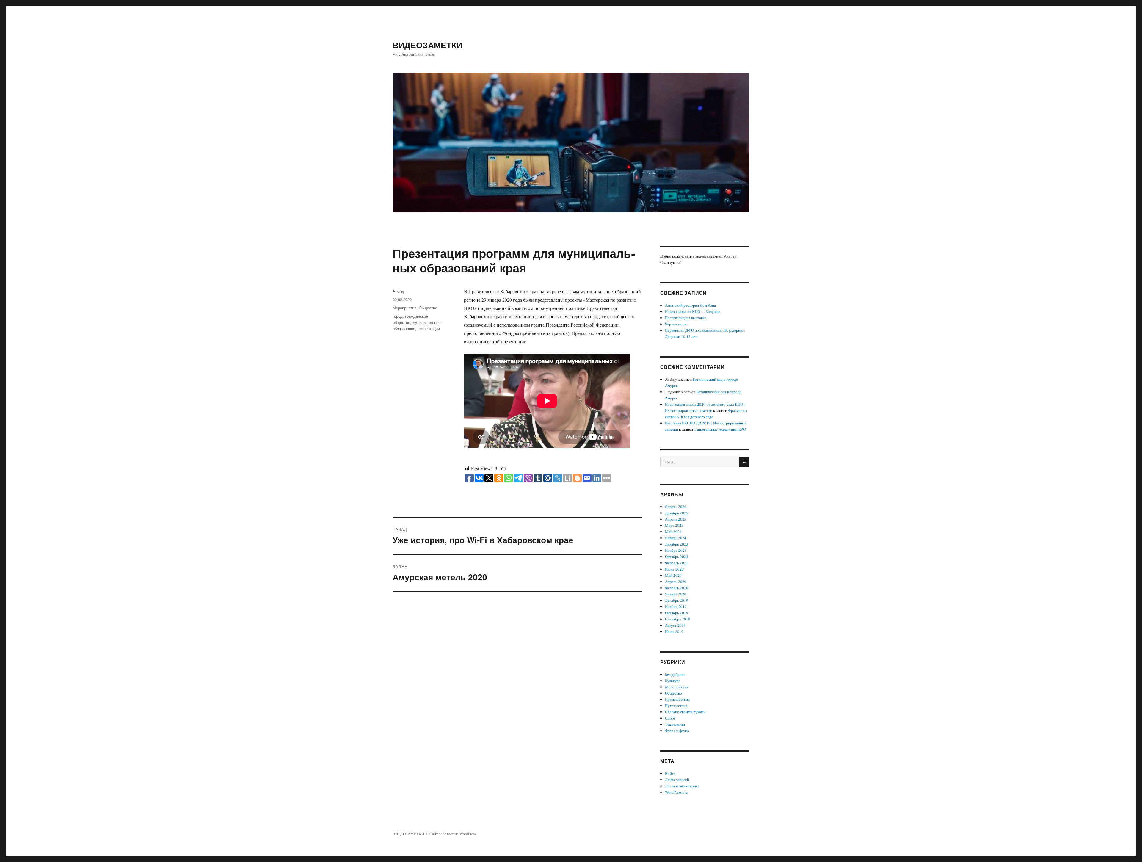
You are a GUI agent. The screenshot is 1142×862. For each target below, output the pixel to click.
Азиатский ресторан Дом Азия (690, 305)
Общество (428, 308)
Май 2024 (673, 531)
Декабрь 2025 (676, 512)
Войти (670, 773)
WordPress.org (676, 792)
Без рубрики (675, 674)
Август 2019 (675, 625)
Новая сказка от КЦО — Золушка (692, 311)
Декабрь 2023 (676, 544)
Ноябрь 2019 (676, 606)
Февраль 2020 (676, 587)
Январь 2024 (675, 537)
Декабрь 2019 (676, 600)
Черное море (675, 324)
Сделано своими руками (685, 711)
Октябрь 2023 (676, 556)
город (398, 316)
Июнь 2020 (674, 569)
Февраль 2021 (676, 562)
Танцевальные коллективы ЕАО (720, 429)
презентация (429, 328)
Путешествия (676, 705)
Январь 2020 (675, 594)
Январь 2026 (675, 506)
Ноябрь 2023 (676, 550)
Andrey (399, 291)
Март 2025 (674, 525)
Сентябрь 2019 (677, 619)
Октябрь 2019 (676, 612)
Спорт (670, 718)
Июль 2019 (674, 631)
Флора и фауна (677, 730)
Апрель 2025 (675, 519)
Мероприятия (404, 308)
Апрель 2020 (675, 581)
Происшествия (677, 699)
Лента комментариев (682, 786)
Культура (672, 680)
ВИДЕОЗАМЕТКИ (427, 45)
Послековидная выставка (685, 317)
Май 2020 (673, 575)
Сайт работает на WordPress (452, 833)
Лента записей (677, 779)
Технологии (675, 724)
